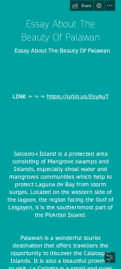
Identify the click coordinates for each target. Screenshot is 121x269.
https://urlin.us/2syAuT (78, 97)
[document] (60, 134)
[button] (81, 5)
